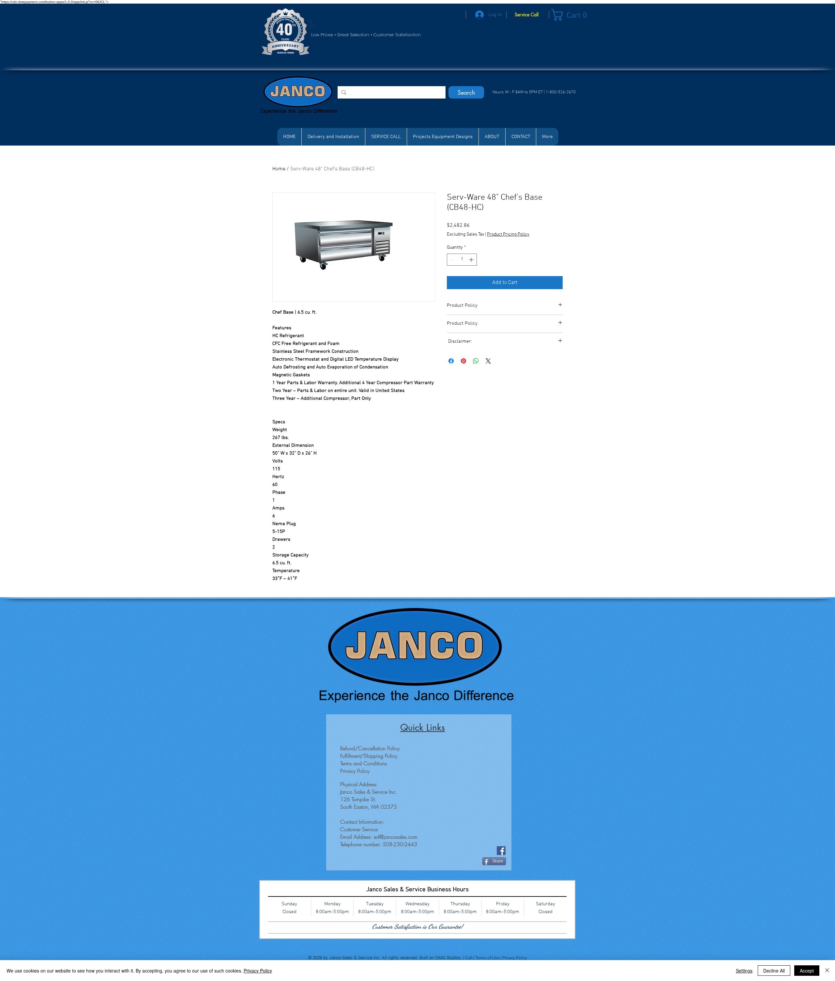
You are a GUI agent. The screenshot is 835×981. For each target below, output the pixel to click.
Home (278, 169)
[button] (572, 15)
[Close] (827, 970)
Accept (807, 970)
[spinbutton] (462, 259)
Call (469, 957)
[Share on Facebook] (451, 361)
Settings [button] (744, 970)
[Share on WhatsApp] (476, 361)
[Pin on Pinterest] (463, 361)
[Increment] (472, 259)
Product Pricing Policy (508, 234)
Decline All (774, 970)
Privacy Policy (514, 957)
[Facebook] (501, 850)
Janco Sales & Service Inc (354, 957)
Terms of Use (487, 957)
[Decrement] (452, 259)
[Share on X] (488, 361)
